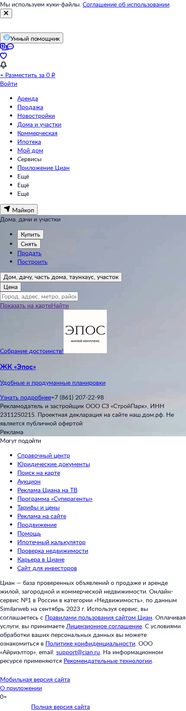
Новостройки (36, 115)
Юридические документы (53, 464)
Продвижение (37, 524)
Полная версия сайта (60, 706)
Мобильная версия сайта (35, 679)
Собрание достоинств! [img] (32, 351)
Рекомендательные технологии (108, 660)
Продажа (30, 107)
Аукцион (29, 481)
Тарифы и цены (38, 507)
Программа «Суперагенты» (55, 498)
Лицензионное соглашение (104, 626)
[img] (85, 351)
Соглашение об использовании (126, 4)
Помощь (29, 533)
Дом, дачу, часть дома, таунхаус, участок (61, 277)
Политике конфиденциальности (90, 643)
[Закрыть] (6, 13)
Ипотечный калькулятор (51, 542)
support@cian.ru (78, 652)
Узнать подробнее (25, 397)
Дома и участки (39, 124)
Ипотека (29, 141)
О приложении (21, 688)
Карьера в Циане (40, 559)
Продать (29, 253)
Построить (32, 261)
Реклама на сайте (41, 516)
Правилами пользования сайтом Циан (98, 617)
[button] (93, 374)
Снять (29, 244)
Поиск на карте (38, 472)
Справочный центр (43, 455)
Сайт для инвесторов (47, 568)
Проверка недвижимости (52, 550)
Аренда (27, 98)
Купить (30, 234)
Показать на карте (25, 305)
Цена (10, 286)
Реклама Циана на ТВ (47, 490)
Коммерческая (37, 133)
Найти (60, 305)
